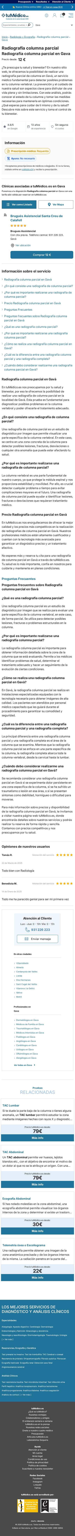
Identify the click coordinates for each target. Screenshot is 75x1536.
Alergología (7, 1327)
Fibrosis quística (48, 1358)
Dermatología (47, 1327)
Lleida (19, 975)
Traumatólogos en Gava (27, 1028)
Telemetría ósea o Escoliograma (23, 1245)
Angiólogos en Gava (26, 1041)
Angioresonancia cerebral (13, 1367)
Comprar (39, 255)
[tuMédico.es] (15, 15)
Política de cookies (37, 1465)
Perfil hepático (8, 1386)
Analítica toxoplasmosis (26, 1386)
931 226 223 (40, 930)
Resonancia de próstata (12, 1358)
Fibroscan (61, 1358)
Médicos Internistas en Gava (30, 1032)
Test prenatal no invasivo (13, 1354)
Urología (63, 1335)
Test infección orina (56, 1382)
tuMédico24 (28, 169)
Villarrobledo (22, 963)
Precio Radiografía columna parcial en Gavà (32, 303)
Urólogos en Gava (25, 1049)
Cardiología (35, 1327)
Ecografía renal (26, 1363)
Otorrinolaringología (36, 1335)
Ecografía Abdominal (16, 1198)
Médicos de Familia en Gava (30, 1024)
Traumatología (52, 1335)
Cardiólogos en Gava (26, 1045)
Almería (20, 967)
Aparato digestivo (21, 1327)
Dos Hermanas (23, 980)
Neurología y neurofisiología (14, 1335)
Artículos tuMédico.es (37, 1436)
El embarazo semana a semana (37, 1421)
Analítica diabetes (31, 1390)
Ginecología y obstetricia (37, 1331)
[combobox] (17, 25)
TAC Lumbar (10, 1105)
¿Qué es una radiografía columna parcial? (31, 326)
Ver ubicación (23, 245)
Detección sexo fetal (43, 1363)
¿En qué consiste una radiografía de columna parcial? (38, 286)
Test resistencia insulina (12, 1382)
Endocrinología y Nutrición (13, 1331)
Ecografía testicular (10, 1363)
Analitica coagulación (49, 1390)
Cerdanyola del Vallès (26, 971)
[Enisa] (49, 1506)
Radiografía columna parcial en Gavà (28, 279)
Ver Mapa (58, 204)
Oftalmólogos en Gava (27, 1053)
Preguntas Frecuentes (18, 309)
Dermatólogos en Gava (27, 1020)
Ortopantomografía (32, 1358)
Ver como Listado (22, 204)
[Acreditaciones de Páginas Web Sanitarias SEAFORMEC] (27, 1506)
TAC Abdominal (13, 1152)
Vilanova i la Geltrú (25, 988)
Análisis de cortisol (10, 1394)
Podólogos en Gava (25, 1037)
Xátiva (19, 992)
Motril (19, 996)
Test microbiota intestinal (35, 1382)
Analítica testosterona (47, 1386)
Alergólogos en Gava (26, 1058)
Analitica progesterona (12, 1390)
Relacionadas (37, 1090)
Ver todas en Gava (23, 1065)
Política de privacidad (37, 1462)
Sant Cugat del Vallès (26, 984)
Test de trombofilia (33, 1354)
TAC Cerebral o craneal (53, 1354)
